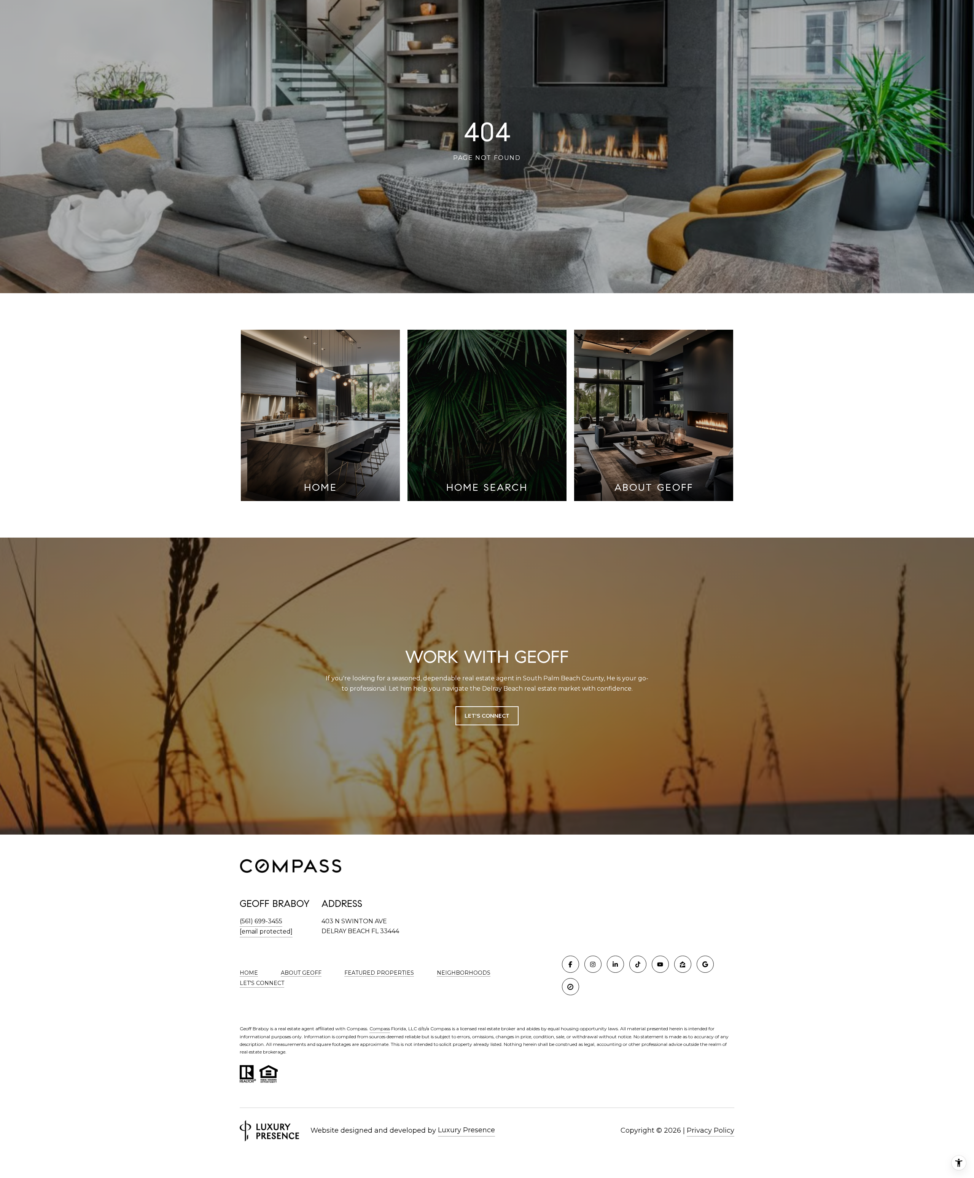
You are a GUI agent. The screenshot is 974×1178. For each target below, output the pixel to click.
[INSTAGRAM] (593, 964)
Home (249, 972)
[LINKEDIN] (615, 964)
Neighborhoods (463, 972)
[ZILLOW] (682, 964)
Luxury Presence (466, 1130)
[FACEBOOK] (570, 964)
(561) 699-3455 (261, 921)
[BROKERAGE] (570, 986)
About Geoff (301, 972)
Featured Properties (379, 972)
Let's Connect (262, 983)
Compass (379, 1028)
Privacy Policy (710, 1130)
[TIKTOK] (637, 964)
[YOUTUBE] (660, 964)
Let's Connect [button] (487, 715)
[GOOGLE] (705, 964)
